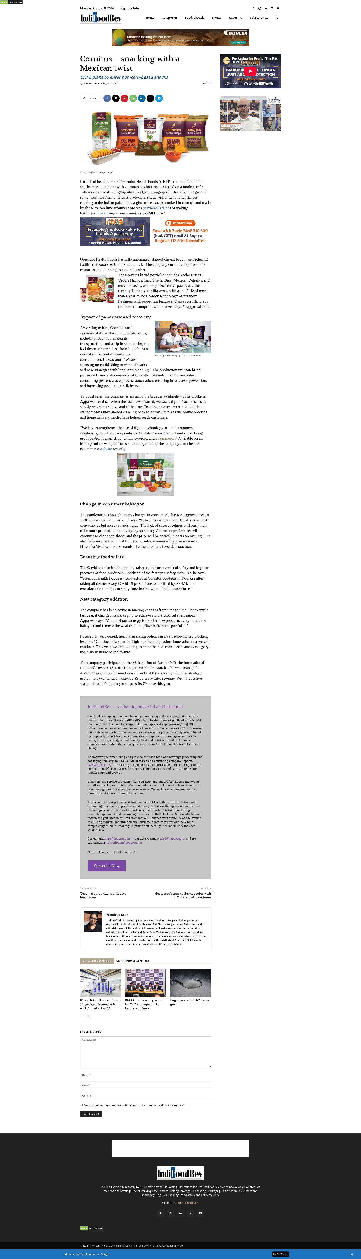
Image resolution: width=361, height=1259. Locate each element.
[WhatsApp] (133, 98)
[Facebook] (253, 8)
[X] (272, 8)
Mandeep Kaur (91, 83)
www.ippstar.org (100, 765)
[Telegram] (159, 98)
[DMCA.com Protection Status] (11, 3)
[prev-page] (82, 1016)
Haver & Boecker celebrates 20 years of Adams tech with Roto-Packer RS (100, 1004)
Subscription (259, 18)
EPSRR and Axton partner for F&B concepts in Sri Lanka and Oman (144, 1004)
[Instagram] (259, 8)
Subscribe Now (107, 865)
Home (150, 18)
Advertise (236, 18)
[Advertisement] (180, 1148)
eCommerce (165, 438)
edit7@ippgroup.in (188, 1202)
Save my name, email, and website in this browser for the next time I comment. (134, 1105)
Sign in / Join (130, 8)
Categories (169, 18)
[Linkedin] (265, 8)
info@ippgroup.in (117, 838)
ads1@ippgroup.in (172, 838)
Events (216, 18)
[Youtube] (278, 8)
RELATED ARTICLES (96, 961)
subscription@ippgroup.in (124, 842)
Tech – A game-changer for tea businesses (103, 895)
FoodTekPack (194, 18)
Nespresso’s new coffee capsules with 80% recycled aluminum (183, 895)
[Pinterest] (124, 98)
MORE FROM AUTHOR (132, 961)
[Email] (150, 98)
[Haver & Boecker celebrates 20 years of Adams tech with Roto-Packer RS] (100, 983)
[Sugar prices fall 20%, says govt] (190, 983)
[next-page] (88, 1016)
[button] (276, 18)
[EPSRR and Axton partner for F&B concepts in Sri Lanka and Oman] (145, 983)
